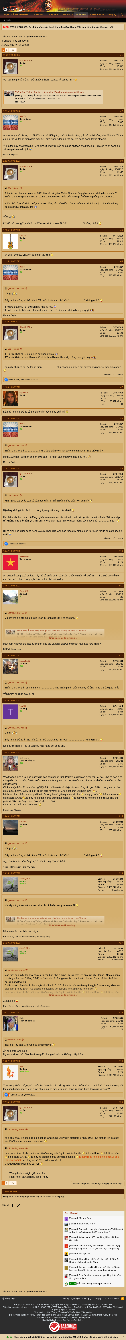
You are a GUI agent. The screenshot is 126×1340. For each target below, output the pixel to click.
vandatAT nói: (14, 1039)
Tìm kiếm (6, 20)
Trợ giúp (97, 1298)
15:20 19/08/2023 (11, 700)
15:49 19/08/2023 (11, 816)
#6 (121, 321)
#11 (121, 585)
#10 (121, 551)
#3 (121, 161)
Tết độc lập (79, 1253)
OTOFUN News (111, 1298)
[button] (72, 15)
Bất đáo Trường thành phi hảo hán (90, 1283)
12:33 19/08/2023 (11, 387)
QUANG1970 (10, 45)
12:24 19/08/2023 (11, 230)
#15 (121, 816)
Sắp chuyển (117, 890)
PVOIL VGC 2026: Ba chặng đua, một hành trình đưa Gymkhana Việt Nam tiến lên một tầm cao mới (61, 27)
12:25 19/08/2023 (11, 261)
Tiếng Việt (9, 1298)
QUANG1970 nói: (16, 288)
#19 (121, 1061)
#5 (121, 261)
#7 (121, 387)
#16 (121, 873)
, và (22, 380)
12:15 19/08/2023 (11, 111)
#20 (121, 1102)
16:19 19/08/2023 (11, 943)
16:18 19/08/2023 (11, 873)
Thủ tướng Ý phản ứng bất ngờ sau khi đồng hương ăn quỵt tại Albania (49, 92)
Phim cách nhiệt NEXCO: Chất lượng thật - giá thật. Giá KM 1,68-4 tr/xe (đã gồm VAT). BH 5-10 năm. (66, 1337)
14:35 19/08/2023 (11, 655)
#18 (121, 1012)
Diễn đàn (81, 14)
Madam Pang (80, 1218)
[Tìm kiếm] (121, 15)
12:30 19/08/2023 (11, 321)
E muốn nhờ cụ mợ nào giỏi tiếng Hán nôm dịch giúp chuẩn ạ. (95, 1277)
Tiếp (12, 50)
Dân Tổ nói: (13, 188)
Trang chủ (52, 14)
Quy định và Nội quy (81, 1298)
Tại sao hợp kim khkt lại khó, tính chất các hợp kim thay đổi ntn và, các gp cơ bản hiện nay (94, 1268)
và (17, 544)
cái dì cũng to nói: (16, 970)
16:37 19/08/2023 (11, 1061)
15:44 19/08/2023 (11, 752)
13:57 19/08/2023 (11, 585)
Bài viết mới (71, 1213)
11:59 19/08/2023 (11, 55)
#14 (121, 752)
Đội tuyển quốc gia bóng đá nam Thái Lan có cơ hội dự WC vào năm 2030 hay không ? (96, 1231)
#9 (121, 468)
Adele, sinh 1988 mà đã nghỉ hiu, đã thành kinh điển (94, 1239)
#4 (121, 230)
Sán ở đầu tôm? (82, 1223)
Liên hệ (65, 1298)
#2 (121, 111)
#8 (121, 418)
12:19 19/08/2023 (11, 161)
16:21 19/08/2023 (11, 1012)
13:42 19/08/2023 (11, 551)
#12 (121, 655)
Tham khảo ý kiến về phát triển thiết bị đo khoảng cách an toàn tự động (94, 1260)
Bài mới (67, 14)
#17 (121, 943)
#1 (121, 55)
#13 (121, 700)
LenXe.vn (38, 14)
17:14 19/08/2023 (11, 1102)
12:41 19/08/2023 (11, 468)
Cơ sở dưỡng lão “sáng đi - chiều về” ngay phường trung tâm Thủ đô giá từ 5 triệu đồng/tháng (94, 1247)
